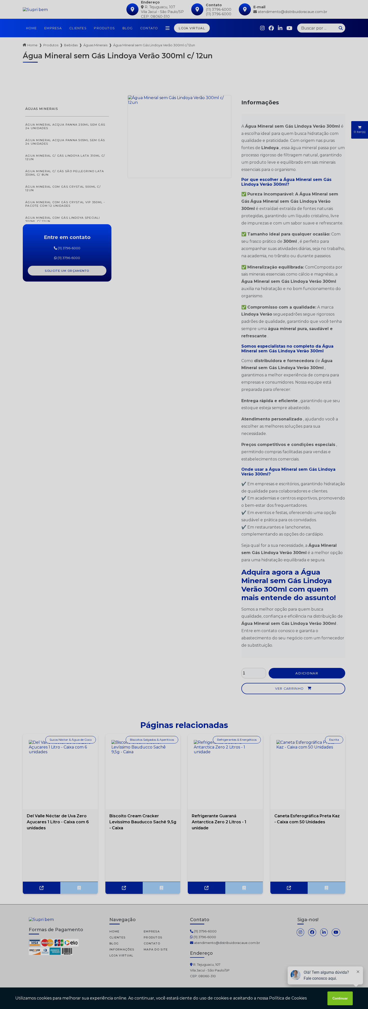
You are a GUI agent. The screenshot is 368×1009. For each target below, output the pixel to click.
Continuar (340, 998)
